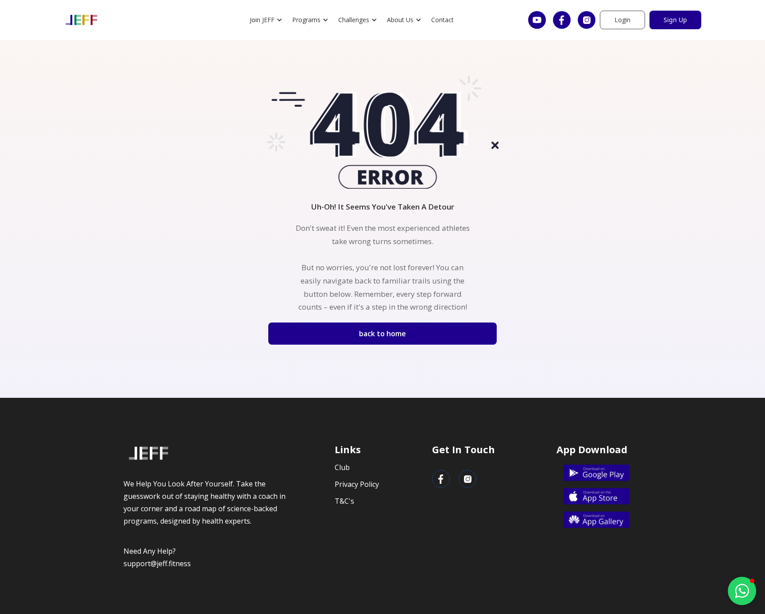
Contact (442, 20)
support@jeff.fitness (157, 563)
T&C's (344, 501)
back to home (382, 333)
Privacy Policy (357, 484)
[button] (266, 20)
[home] (81, 20)
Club (342, 467)
